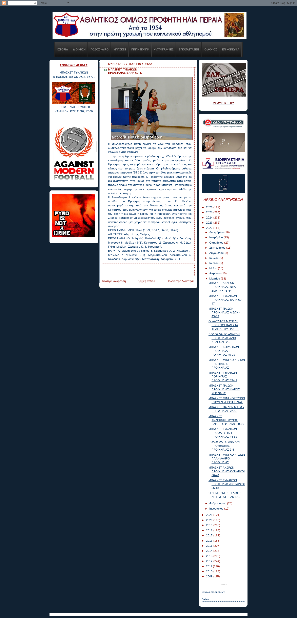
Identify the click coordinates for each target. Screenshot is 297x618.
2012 (209, 561)
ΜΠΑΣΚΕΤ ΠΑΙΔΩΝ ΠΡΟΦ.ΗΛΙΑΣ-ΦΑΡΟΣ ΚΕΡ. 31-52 (224, 389)
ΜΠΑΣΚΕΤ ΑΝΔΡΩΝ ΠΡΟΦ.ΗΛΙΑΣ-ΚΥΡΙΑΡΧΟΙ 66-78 (227, 471)
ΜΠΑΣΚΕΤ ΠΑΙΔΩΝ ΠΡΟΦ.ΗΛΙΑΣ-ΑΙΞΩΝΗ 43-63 (224, 312)
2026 (209, 207)
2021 (209, 514)
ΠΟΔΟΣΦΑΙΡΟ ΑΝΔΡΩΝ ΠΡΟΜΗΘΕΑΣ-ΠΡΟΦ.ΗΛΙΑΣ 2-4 (224, 445)
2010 (209, 571)
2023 (209, 222)
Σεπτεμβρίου (217, 247)
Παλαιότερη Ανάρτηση (181, 281)
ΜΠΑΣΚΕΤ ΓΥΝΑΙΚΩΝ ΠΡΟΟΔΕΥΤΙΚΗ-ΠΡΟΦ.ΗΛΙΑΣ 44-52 (223, 433)
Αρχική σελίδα (146, 281)
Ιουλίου (214, 258)
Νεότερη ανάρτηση (114, 281)
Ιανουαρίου (216, 508)
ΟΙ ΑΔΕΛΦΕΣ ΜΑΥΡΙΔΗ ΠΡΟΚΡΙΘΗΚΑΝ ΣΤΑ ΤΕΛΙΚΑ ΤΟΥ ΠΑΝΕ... (224, 325)
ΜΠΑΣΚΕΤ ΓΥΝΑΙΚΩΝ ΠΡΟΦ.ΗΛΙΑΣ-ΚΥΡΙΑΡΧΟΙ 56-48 (227, 484)
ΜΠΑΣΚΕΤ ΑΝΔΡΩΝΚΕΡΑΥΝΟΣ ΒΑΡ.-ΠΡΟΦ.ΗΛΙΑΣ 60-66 (226, 420)
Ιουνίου (214, 263)
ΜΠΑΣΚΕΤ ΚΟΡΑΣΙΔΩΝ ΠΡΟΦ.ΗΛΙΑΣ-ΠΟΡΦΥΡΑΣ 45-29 (224, 351)
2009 (209, 576)
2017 (209, 535)
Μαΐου (213, 268)
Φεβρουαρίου (218, 503)
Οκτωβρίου (216, 242)
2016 (209, 540)
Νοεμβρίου (216, 237)
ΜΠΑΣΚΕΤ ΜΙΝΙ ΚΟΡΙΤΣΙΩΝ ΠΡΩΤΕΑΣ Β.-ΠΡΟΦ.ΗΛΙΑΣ (227, 363)
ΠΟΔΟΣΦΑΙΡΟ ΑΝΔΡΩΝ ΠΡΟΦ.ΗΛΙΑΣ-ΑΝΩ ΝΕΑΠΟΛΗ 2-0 (224, 338)
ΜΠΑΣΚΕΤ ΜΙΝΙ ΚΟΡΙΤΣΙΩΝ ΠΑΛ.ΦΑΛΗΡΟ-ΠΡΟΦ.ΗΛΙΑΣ (227, 458)
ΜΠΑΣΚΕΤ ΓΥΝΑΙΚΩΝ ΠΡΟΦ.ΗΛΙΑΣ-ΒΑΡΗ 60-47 (225, 299)
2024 (209, 217)
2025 (209, 212)
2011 (209, 566)
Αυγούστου (216, 252)
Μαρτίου (215, 278)
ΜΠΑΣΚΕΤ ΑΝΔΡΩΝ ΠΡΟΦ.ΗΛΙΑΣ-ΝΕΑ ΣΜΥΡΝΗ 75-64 (222, 287)
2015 (209, 545)
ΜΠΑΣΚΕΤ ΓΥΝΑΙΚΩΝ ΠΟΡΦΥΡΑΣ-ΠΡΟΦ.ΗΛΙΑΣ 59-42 (223, 376)
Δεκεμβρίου (216, 232)
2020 (209, 520)
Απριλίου (215, 273)
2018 (209, 530)
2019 (209, 525)
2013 (209, 556)
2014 (209, 550)
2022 (209, 227)
